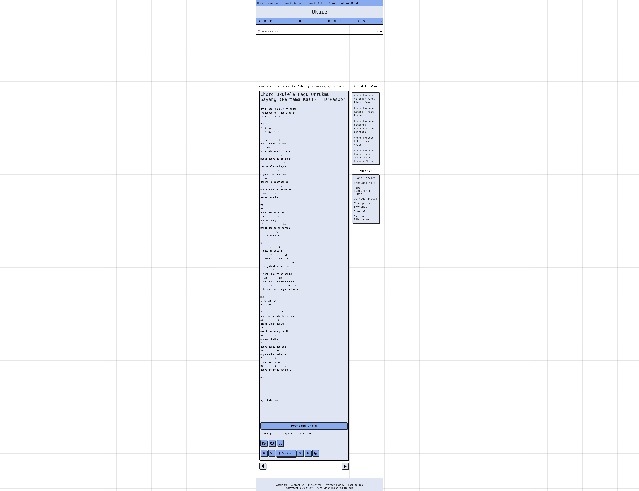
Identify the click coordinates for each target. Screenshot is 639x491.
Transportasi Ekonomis (364, 205)
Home (260, 3)
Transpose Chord (278, 3)
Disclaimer (314, 485)
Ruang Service (365, 178)
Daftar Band (349, 3)
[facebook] (263, 443)
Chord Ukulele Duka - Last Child (364, 141)
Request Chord (304, 3)
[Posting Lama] (345, 466)
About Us (281, 485)
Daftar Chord (327, 3)
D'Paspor (305, 433)
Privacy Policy (334, 485)
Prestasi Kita (365, 182)
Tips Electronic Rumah (362, 191)
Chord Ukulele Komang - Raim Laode (364, 112)
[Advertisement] (319, 60)
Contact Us (297, 485)
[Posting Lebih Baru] (262, 466)
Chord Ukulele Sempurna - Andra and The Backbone (364, 126)
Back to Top (355, 485)
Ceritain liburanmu (361, 218)
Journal (360, 211)
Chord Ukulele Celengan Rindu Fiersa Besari (364, 99)
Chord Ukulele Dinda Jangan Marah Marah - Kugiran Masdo (364, 156)
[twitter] (272, 443)
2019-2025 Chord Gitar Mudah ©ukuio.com (327, 488)
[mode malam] (315, 453)
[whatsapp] (280, 443)
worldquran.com (365, 198)
